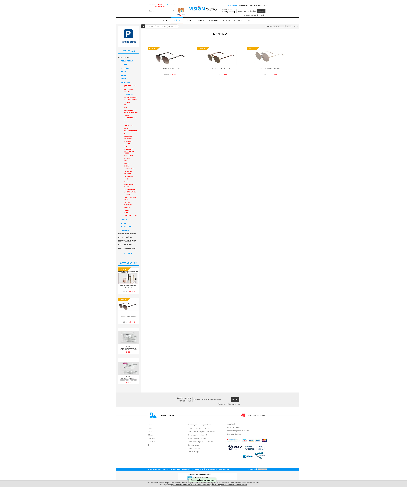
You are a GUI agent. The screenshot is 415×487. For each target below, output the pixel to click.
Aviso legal (231, 424)
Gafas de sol (123, 57)
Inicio (165, 20)
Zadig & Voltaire (130, 215)
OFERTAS (200, 20)
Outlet (124, 64)
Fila (125, 120)
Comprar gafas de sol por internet (199, 425)
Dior (125, 107)
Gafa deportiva (125, 244)
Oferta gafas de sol (194, 448)
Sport (123, 79)
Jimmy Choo (128, 139)
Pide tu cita (171, 5)
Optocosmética (125, 237)
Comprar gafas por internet (197, 435)
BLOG (250, 20)
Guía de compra (255, 6)
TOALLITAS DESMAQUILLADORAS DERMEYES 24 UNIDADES (128, 348)
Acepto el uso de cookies (202, 480)
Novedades (152, 438)
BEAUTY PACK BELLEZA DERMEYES (128, 287)
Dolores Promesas (131, 113)
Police (126, 179)
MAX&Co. (127, 158)
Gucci (126, 133)
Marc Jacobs (128, 156)
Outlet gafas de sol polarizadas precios (201, 431)
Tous (126, 200)
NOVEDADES (213, 20)
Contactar (151, 442)
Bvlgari (127, 92)
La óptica (151, 428)
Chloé (126, 105)
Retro (123, 223)
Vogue (126, 210)
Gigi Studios (128, 126)
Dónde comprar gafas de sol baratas (201, 442)
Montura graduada (127, 241)
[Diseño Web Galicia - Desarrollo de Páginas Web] (262, 469)
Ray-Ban (127, 187)
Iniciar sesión (232, 6)
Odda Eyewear (129, 169)
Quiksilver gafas (193, 445)
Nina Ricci (127, 163)
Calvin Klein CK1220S (128, 316)
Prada (126, 182)
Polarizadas (126, 226)
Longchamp (128, 149)
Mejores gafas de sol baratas (198, 438)
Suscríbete (261, 11)
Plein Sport (128, 171)
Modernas (125, 82)
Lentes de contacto (127, 234)
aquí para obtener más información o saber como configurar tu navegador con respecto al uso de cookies (209, 485)
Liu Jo (126, 146)
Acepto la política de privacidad (255, 15)
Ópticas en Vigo (193, 452)
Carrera (127, 102)
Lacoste (127, 144)
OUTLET (189, 20)
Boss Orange (129, 89)
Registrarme (243, 6)
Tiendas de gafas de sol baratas (199, 428)
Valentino (128, 205)
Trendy (124, 219)
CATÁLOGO (177, 20)
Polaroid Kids (129, 176)
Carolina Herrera (130, 100)
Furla (126, 123)
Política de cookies (233, 427)
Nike (125, 161)
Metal (123, 75)
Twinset (127, 202)
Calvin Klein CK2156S (270, 69)
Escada (126, 115)
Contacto (238, 20)
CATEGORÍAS (128, 51)
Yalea (126, 213)
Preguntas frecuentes (234, 434)
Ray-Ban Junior (129, 189)
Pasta (123, 71)
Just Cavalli (128, 141)
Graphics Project (130, 131)
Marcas (226, 20)
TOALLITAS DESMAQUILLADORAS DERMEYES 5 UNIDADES (128, 378)
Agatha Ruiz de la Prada (131, 86)
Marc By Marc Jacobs (129, 152)
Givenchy (127, 128)
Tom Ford (127, 194)
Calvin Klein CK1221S (220, 69)
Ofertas (150, 435)
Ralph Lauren (129, 184)
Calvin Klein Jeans (130, 97)
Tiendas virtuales (253, 469)
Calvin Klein (128, 94)
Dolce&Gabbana (130, 110)
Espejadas (125, 68)
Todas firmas (127, 61)
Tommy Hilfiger (130, 197)
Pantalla (125, 230)
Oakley (126, 166)
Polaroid (127, 174)
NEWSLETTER (228, 11)
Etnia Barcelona (130, 118)
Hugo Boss (128, 136)
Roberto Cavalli (130, 192)
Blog (149, 445)
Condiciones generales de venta (238, 431)
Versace (127, 207)
